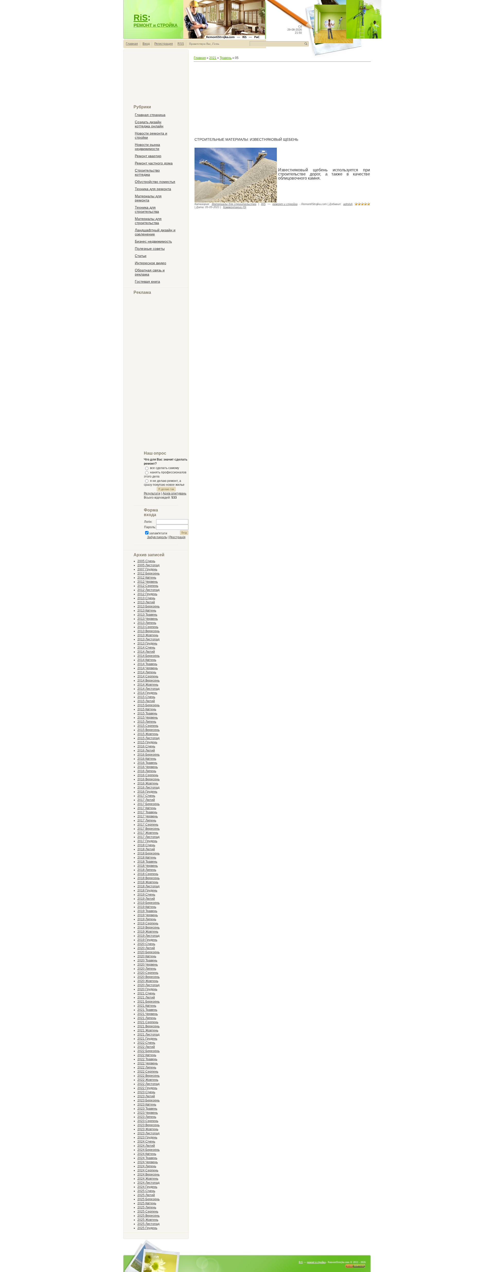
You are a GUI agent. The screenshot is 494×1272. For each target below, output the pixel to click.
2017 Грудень (147, 841)
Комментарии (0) (234, 207)
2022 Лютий (146, 1047)
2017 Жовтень (147, 833)
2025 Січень (146, 1191)
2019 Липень (146, 919)
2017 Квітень (146, 808)
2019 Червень (147, 915)
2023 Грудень (147, 1137)
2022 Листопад (148, 1084)
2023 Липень (146, 1117)
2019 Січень (146, 894)
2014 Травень (147, 664)
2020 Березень (148, 952)
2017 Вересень (148, 829)
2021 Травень (147, 1010)
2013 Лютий (146, 602)
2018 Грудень (147, 890)
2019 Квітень (146, 907)
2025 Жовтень (147, 1220)
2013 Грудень (147, 643)
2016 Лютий (146, 750)
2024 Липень (146, 1166)
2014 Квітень (146, 660)
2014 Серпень (147, 676)
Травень (226, 58)
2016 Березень (148, 754)
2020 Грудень (147, 989)
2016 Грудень (147, 791)
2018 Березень (148, 853)
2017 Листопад (148, 837)
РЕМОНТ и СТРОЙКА (156, 25)
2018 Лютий (146, 849)
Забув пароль (157, 537)
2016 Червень (147, 767)
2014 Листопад (148, 689)
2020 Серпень (147, 973)
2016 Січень (146, 746)
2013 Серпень (147, 627)
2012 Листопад (148, 590)
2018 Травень (147, 861)
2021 (212, 58)
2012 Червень (147, 582)
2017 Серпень (147, 824)
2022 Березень (148, 1051)
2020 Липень (146, 968)
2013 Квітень (146, 610)
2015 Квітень (146, 709)
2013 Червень (147, 619)
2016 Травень (147, 763)
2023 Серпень (147, 1121)
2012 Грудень (147, 594)
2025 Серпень (147, 1211)
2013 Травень (147, 614)
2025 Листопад (148, 1224)
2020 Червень (147, 964)
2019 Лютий (146, 898)
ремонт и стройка (284, 204)
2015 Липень (146, 721)
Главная (132, 44)
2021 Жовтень (147, 1030)
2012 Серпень (147, 586)
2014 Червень (147, 668)
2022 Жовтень (147, 1080)
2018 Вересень (148, 878)
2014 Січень (146, 647)
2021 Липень (146, 1018)
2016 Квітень (146, 759)
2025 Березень (148, 1199)
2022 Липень (146, 1067)
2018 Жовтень (147, 882)
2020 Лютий (146, 948)
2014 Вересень (148, 680)
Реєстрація (177, 537)
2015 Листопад (148, 738)
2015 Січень (146, 697)
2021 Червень (147, 1014)
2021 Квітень (146, 1006)
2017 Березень (148, 804)
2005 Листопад (148, 565)
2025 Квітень (146, 1203)
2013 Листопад (148, 639)
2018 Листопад (148, 886)
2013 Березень (148, 606)
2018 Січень (146, 845)
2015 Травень (147, 713)
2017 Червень (147, 816)
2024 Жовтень (147, 1178)
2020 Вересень (148, 977)
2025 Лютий (146, 1195)
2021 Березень (148, 1001)
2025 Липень (146, 1207)
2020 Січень (146, 944)
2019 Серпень (147, 923)
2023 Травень (147, 1108)
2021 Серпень (147, 1022)
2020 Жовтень (147, 981)
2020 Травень (147, 960)
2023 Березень (148, 1100)
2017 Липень (146, 820)
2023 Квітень (146, 1104)
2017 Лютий (146, 800)
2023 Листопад (148, 1133)
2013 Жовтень (147, 635)
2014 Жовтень (147, 684)
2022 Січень (146, 1043)
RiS (141, 17)
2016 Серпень (147, 775)
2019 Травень (147, 911)
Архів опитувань (174, 493)
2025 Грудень (147, 1228)
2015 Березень (148, 705)
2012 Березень (148, 573)
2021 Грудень (147, 1038)
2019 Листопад (148, 936)
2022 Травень (147, 1059)
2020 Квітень (146, 956)
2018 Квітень (146, 857)
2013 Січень (146, 598)
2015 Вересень (148, 730)
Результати (152, 493)
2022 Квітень (146, 1055)
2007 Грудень (147, 569)
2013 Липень (146, 623)
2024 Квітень (146, 1154)
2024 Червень (147, 1162)
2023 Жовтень (147, 1129)
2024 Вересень (148, 1174)
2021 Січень (146, 993)
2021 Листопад (148, 1034)
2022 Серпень (147, 1071)
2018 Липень (146, 870)
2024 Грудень (147, 1187)
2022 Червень (147, 1063)
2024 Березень (148, 1150)
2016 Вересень (148, 779)
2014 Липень (146, 672)
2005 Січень (146, 561)
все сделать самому (164, 468)
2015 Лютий (146, 701)
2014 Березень (148, 656)
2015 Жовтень (147, 734)
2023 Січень (146, 1092)
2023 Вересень (148, 1125)
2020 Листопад (148, 985)
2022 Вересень (148, 1075)
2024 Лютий (146, 1145)
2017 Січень (146, 796)
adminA (347, 204)
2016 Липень (146, 771)
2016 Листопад (148, 787)
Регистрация (163, 44)
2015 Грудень (147, 742)
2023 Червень (147, 1113)
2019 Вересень (148, 927)
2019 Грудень (147, 940)
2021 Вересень (148, 1026)
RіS (263, 204)
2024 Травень (147, 1158)
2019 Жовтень (147, 931)
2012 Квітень (146, 577)
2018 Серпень (147, 874)
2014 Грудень (147, 693)
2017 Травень (147, 812)
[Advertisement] (156, 79)
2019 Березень (148, 903)
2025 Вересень (148, 1215)
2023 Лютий (146, 1096)
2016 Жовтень (147, 783)
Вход (146, 44)
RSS (181, 44)
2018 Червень (147, 866)
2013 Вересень (148, 631)
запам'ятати (158, 533)
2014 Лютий (146, 651)
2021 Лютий (146, 997)
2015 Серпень (147, 726)
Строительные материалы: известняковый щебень (246, 139)
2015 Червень (147, 717)
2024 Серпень (147, 1170)
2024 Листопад (148, 1183)
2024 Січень (146, 1141)
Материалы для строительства (234, 204)
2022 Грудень (147, 1088)
